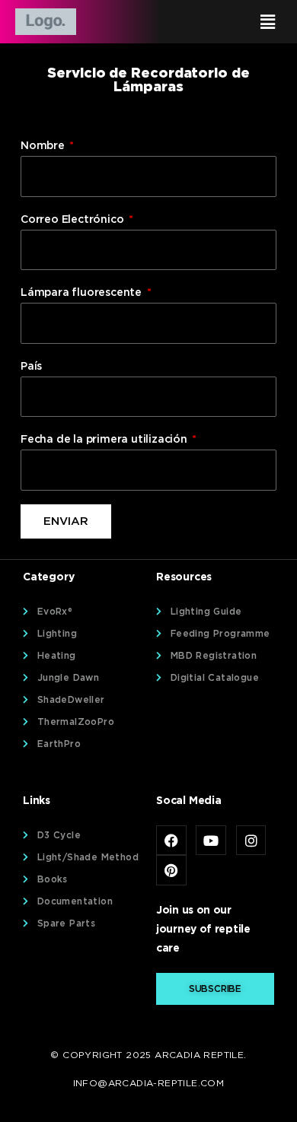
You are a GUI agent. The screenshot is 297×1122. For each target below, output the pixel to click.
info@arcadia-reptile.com (149, 1083)
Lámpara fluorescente (83, 292)
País (31, 366)
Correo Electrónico (73, 219)
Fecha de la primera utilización (105, 439)
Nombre (44, 145)
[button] (218, 22)
